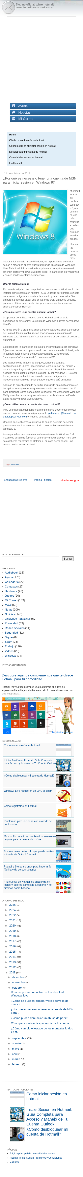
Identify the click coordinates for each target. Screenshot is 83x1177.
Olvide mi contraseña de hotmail (27, 140)
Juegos (9, 595)
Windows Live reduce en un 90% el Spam (28, 790)
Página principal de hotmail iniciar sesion (32, 1153)
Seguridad (11, 632)
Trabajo (10, 646)
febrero (17, 1064)
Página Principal (43, 480)
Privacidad (11, 623)
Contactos (11, 586)
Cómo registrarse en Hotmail (20, 805)
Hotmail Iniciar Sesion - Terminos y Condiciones (36, 1157)
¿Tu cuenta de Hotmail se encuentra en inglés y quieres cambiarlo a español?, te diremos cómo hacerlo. (28, 885)
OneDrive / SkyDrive (18, 618)
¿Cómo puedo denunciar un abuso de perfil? (39, 1018)
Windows (15, 464)
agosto (17, 1043)
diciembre (18, 977)
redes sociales (15, 628)
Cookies (14, 1161)
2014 (13, 956)
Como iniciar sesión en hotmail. (22, 745)
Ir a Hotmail (15, 163)
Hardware (11, 591)
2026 (13, 904)
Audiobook (11, 572)
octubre (17, 987)
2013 (13, 962)
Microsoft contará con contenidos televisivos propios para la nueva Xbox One (30, 838)
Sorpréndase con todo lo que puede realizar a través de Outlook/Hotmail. (29, 853)
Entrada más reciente (15, 480)
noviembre (19, 982)
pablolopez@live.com (15, 416)
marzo (16, 1059)
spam (8, 641)
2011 (12, 972)
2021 (13, 920)
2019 (13, 930)
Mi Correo (24, 119)
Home (12, 134)
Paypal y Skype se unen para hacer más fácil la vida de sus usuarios (27, 868)
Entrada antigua (69, 480)
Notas (8, 609)
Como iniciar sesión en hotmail (27, 157)
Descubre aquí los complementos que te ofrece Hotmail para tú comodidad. (37, 677)
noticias (10, 614)
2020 (13, 925)
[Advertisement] (41, 58)
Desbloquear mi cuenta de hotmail (28, 151)
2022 (13, 915)
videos (9, 651)
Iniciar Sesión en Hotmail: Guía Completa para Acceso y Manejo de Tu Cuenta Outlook (30, 762)
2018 (13, 936)
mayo (16, 1048)
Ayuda (21, 106)
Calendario (12, 581)
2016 (13, 946)
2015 (13, 951)
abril (15, 1053)
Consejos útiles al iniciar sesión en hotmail (32, 146)
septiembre (19, 1038)
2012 (13, 967)
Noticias (23, 112)
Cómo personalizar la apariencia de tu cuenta (40, 1023)
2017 (13, 941)
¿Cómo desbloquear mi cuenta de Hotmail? (29, 775)
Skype (9, 637)
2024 (13, 910)
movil (8, 604)
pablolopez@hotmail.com (62, 413)
